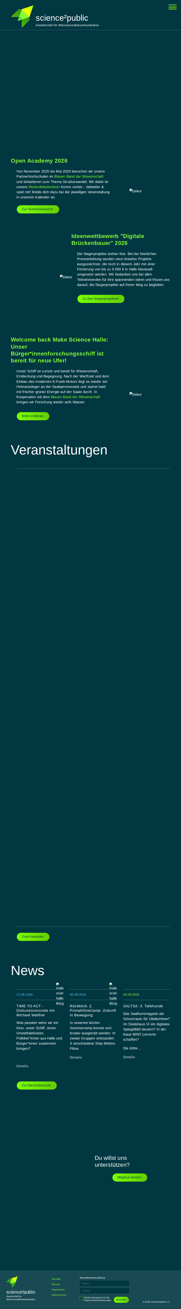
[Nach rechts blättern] (154, 87)
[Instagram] (154, 1279)
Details (22, 1066)
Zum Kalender (33, 936)
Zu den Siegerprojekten (100, 298)
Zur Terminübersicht (38, 209)
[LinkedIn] (163, 1279)
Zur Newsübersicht (36, 1085)
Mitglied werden (129, 1177)
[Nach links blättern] (26, 87)
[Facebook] (145, 1279)
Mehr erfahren (32, 416)
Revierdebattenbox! (44, 187)
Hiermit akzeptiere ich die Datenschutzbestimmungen (97, 1299)
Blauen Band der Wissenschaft (78, 176)
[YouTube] (172, 1279)
